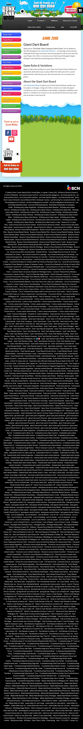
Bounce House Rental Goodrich (55, 234)
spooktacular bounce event (50, 584)
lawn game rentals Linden (39, 510)
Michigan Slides (39, 524)
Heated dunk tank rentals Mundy (56, 470)
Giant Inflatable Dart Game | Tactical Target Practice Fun (42, 413)
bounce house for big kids (23, 227)
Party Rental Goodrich (20, 572)
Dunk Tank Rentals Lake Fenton (52, 339)
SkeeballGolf (31, 581)
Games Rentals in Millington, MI (52, 410)
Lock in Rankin (48, 522)
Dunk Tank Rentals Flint (38, 334)
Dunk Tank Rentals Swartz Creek (35, 346)
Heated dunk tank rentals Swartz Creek (33, 472)
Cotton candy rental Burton (44, 299)
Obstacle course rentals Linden (47, 557)
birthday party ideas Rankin (24, 222)
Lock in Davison (65, 514)
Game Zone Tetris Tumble (30, 410)
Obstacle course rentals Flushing (52, 549)
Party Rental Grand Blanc (39, 572)
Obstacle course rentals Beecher (35, 544)
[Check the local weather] (72, 7)
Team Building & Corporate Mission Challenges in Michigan (34, 616)
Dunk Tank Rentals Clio (31, 331)
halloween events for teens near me (22, 453)
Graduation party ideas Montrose (49, 443)
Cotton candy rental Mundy (26, 311)
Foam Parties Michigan (48, 383)
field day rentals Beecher (43, 368)
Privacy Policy (33, 579)
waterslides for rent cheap (34, 703)
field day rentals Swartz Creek (40, 381)
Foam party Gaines (21, 391)
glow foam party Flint (19, 420)
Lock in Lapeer (52, 519)
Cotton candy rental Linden (30, 309)
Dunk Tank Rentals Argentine (42, 329)
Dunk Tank (7, 35)
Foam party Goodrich (53, 391)
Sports (63, 584)
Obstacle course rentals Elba (54, 547)
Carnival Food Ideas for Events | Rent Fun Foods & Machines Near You (35, 262)
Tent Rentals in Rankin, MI (38, 634)
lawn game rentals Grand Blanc (49, 507)
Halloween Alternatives (19, 450)
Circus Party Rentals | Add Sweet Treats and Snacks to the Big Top (43, 287)
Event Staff (8, 83)
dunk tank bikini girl (67, 316)
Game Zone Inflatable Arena (43, 405)
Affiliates (54, 20)
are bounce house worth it (28, 195)
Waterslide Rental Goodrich (27, 688)
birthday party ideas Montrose (23, 220)
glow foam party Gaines (56, 420)
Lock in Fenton (16, 517)
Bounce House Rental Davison (51, 229)
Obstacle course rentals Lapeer (23, 557)
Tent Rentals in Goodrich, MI (32, 629)
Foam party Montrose (66, 393)
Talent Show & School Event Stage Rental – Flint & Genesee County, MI (45, 614)
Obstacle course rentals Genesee (27, 552)
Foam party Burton (63, 386)
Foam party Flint (61, 388)
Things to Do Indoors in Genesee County (25, 639)
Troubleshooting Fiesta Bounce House (26, 661)
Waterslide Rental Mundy (30, 693)
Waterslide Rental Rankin (50, 693)
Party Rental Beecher (43, 564)
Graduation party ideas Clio (23, 433)
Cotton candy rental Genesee (62, 304)
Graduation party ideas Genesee (48, 438)
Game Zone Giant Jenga (23, 405)
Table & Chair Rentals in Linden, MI (21, 609)
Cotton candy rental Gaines (40, 304)
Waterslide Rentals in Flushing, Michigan (55, 698)
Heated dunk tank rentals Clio (22, 458)
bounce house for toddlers (63, 227)
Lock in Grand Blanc (22, 519)
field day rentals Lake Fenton (45, 376)
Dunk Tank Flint (53, 321)
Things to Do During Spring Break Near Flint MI (32, 636)
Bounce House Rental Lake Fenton (32, 237)
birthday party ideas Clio (20, 210)
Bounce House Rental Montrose (27, 239)
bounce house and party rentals (48, 225)
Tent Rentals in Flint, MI (44, 626)
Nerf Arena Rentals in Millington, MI (26, 539)
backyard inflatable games (38, 205)
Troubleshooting (47, 639)
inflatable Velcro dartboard (43, 497)
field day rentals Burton (62, 368)
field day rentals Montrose (30, 378)
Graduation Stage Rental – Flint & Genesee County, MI (35, 448)
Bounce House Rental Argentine (27, 229)
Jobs (62, 27)
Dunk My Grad (53, 316)
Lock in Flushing (39, 517)
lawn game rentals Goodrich (27, 507)
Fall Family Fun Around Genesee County (53, 363)
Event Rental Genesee (65, 356)
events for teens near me (19, 361)
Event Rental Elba (60, 353)
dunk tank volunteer (55, 346)
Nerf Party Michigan (66, 539)
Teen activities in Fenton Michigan (25, 619)
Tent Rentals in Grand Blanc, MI (55, 629)
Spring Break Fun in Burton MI (27, 591)
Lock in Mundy (36, 522)
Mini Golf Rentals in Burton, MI (25, 529)
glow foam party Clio (19, 418)
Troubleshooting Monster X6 (54, 668)
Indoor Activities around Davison (60, 482)
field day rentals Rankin (19, 381)
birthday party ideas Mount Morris (48, 220)
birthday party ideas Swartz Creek (47, 222)
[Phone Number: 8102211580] (44, 6)
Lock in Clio (54, 514)
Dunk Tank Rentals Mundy (20, 343)
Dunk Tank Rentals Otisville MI (62, 343)
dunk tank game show (61, 324)
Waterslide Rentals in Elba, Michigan (42, 695)
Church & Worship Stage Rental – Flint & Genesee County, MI (48, 274)
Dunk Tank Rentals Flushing (59, 334)
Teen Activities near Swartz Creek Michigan (58, 621)
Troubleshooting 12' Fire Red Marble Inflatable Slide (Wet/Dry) (33, 641)
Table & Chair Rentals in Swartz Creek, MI (39, 611)
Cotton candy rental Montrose (52, 309)
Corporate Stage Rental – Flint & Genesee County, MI (39, 296)
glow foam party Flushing (37, 420)
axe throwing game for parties (37, 202)
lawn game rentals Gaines (59, 505)
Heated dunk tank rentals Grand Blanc (36, 465)
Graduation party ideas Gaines (24, 438)
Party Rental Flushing (45, 569)
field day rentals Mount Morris (52, 378)
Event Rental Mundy (64, 351)
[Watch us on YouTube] (11, 139)
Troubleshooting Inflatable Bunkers (27, 666)
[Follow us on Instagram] (14, 133)
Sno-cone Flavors (10, 111)
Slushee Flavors (9, 106)
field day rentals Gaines (37, 373)
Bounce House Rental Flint (40, 232)
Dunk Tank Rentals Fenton (19, 334)
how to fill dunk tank (22, 482)
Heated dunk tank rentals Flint (46, 460)
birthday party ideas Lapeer (49, 217)
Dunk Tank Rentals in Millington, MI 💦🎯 (24, 339)
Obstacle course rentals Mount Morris (27, 559)
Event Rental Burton (51, 348)
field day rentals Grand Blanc (23, 376)
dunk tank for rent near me (25, 324)
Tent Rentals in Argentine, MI (34, 624)
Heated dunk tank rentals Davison (46, 458)
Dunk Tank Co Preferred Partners (58, 319)
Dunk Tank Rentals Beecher (64, 329)
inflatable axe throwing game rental (27, 490)
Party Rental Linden (20, 574)
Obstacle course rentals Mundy (54, 559)
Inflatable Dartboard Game (21, 492)
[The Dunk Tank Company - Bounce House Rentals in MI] (13, 11)
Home (30, 20)
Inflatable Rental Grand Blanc (24, 495)
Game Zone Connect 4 (22, 403)
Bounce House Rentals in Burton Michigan (27, 247)
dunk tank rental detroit (22, 329)
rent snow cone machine (49, 579)
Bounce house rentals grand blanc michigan (34, 244)
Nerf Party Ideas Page (49, 539)
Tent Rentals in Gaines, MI (63, 626)
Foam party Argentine (31, 386)
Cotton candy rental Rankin (47, 311)
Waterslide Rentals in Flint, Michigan (25, 698)
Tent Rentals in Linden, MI (48, 631)
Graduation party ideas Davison (46, 433)
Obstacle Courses (10, 57)
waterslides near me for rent (37, 705)
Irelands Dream (68, 497)
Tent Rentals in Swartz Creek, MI (61, 634)
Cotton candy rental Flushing (18, 304)
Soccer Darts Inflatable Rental (28, 584)
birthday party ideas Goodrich (45, 215)
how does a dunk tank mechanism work (42, 475)
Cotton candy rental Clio (64, 299)
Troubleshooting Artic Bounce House (46, 648)
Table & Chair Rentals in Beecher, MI (31, 596)
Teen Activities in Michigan (49, 619)
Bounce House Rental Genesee (31, 234)
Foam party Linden (50, 393)
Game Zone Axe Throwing (37, 401)
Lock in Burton (43, 514)
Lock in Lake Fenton (38, 519)
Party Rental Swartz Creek (35, 577)
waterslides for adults (49, 700)
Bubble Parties (41, 252)
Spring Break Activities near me (18, 589)
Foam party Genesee (37, 391)
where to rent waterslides (42, 715)
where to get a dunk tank (32, 713)
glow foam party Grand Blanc (47, 423)
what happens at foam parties (29, 710)
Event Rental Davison (45, 353)
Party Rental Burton (60, 564)
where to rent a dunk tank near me (55, 713)
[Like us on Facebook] (8, 133)
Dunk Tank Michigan (66, 326)
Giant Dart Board (48, 51)
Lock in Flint (27, 517)
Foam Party (8, 40)
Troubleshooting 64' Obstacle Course (52, 646)
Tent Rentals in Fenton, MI (25, 626)
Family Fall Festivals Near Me (24, 366)
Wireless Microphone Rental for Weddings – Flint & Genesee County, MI (43, 718)
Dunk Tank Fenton (39, 321)
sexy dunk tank (19, 581)
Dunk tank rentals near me (40, 343)
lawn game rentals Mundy (30, 512)
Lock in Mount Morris (21, 522)
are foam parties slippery (48, 197)
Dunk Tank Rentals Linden (23, 341)
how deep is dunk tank (18, 475)
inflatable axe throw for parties (25, 487)
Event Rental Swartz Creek (26, 353)
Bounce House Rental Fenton (18, 232)
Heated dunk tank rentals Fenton (22, 460)
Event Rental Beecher (35, 348)
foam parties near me (66, 383)
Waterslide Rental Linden (39, 691)
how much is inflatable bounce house (52, 480)
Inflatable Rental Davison (60, 492)
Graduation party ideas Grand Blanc (25, 440)
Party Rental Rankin (17, 577)
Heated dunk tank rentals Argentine (20, 455)
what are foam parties (60, 708)
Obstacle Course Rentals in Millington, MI (38, 554)
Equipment (7, 73)
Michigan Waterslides (54, 524)
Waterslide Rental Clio (20, 686)
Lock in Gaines (51, 517)
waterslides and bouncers (31, 700)
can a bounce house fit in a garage (34, 254)
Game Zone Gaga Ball (57, 403)
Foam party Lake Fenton (18, 393)
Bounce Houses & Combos (10, 51)
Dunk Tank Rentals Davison (51, 331)
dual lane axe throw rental (37, 316)
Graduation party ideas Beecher (48, 430)
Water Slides (8, 45)
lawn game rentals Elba (56, 502)
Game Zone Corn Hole (39, 403)
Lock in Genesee (64, 517)
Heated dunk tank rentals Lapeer (22, 467)
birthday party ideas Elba (62, 210)
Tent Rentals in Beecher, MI (56, 624)
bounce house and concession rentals (22, 225)
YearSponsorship (16, 720)
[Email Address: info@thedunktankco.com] (41, 10)
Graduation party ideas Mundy (26, 445)
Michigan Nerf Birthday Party (21, 524)
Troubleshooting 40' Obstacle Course (23, 646)
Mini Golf (7, 94)
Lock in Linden (64, 519)
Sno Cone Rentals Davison (46, 581)
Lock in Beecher (31, 514)
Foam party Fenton (47, 388)
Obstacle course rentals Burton (59, 544)
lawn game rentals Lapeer (19, 510)
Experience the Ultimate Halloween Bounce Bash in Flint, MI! (51, 361)
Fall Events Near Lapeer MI (28, 363)
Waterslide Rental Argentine (32, 683)
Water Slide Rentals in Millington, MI (55, 681)
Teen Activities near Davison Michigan (26, 621)
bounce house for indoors (43, 227)
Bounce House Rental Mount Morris (53, 239)
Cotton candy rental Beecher (22, 299)
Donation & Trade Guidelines (38, 314)
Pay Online (23, 579)
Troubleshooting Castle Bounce (24, 653)
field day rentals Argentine (23, 368)
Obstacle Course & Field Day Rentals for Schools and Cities (49, 542)
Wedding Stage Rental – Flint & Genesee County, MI (32, 708)
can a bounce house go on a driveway (61, 254)
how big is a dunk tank (57, 472)
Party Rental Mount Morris (56, 574)
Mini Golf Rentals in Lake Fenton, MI (26, 534)
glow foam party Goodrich (25, 423)
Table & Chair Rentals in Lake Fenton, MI (37, 606)
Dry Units (7, 62)
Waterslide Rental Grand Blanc (49, 688)
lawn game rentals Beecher (54, 500)
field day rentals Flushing (18, 373)
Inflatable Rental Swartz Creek (48, 495)
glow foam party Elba (56, 418)
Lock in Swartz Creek (62, 522)
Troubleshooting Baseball (22, 651)
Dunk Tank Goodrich (16, 326)
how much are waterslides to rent (22, 477)
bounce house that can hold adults (22, 252)
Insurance (58, 497)
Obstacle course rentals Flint (28, 549)
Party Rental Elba (63, 567)
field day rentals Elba (40, 371)
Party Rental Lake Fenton (59, 572)
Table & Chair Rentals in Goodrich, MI (49, 604)
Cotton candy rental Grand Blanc (34, 306)
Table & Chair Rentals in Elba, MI (62, 599)
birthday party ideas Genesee (22, 215)
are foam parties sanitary (29, 197)
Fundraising (50, 27)
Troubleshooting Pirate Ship (43, 671)
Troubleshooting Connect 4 (47, 653)
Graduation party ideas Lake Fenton (52, 440)
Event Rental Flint (17, 356)
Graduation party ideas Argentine (23, 430)
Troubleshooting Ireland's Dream (53, 666)
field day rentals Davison (22, 371)
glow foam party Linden (39, 425)
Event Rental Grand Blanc (27, 358)
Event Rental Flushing (32, 356)
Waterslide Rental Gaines (59, 686)
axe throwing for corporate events (63, 200)
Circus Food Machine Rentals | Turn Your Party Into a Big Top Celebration (36, 282)
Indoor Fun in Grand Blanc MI (44, 485)
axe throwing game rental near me (62, 202)
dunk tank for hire (66, 321)
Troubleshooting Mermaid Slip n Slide (28, 668)
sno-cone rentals (63, 581)
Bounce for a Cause (70, 20)
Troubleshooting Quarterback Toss (25, 673)
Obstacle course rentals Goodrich (53, 552)
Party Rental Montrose (36, 574)
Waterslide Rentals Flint (19, 695)
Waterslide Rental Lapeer (19, 691)
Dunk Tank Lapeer (50, 326)
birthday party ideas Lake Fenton (25, 217)
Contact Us (73, 720)
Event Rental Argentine (17, 348)
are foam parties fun (68, 195)
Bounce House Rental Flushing (62, 232)
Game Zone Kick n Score (64, 405)
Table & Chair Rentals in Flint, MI (41, 601)
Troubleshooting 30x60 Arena (38, 643)
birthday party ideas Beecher (48, 207)
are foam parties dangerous (49, 195)
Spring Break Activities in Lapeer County (39, 586)
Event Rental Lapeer (27, 351)
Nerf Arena (7, 89)
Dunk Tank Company (24, 321)
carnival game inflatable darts (33, 267)
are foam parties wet (66, 197)
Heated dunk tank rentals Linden (47, 467)
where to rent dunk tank (23, 715)
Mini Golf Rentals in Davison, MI (50, 529)
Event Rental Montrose (61, 358)
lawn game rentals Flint (19, 505)
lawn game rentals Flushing (39, 505)
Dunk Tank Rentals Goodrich (48, 336)
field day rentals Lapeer (65, 376)
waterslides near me (18, 705)
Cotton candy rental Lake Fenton (60, 306)
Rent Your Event (64, 579)
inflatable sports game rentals (21, 497)
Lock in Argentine (17, 514)
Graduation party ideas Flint (46, 435)
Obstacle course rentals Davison (31, 547)
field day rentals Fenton (57, 371)
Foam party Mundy (27, 396)
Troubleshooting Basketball (44, 651)
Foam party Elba (33, 388)
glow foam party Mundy (31, 428)
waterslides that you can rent (59, 705)
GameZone (69, 410)
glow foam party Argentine (35, 415)
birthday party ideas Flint (29, 212)
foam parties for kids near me (28, 383)
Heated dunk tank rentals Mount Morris (28, 470)
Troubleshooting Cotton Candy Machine (26, 656)
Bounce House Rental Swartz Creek (52, 242)
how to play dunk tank (39, 482)
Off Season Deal (50, 562)
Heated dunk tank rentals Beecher (47, 455)
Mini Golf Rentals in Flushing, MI (47, 532)
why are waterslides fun (61, 715)
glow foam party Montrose (59, 425)
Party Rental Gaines (61, 569)
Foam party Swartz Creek (59, 398)
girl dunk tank (19, 415)
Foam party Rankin (42, 396)
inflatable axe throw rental (48, 487)
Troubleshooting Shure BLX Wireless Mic (41, 676)
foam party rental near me (59, 396)
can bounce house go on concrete (35, 257)
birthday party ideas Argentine (25, 207)
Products (41, 20)
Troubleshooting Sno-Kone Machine (26, 678)
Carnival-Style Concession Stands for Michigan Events (32, 272)
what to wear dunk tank (64, 710)
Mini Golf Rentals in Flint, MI (23, 532)
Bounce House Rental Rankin (27, 242)
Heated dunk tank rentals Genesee (50, 463)
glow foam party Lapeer (20, 425)
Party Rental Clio (16, 567)
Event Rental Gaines (49, 356)
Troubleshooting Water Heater (28, 681)
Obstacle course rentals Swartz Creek (29, 562)
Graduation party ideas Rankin (50, 445)
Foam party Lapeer (35, 393)
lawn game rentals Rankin (50, 512)
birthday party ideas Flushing (50, 212)
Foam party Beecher (47, 386)
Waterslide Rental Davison (39, 686)
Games (6, 78)
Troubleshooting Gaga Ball (29, 663)
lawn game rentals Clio (18, 502)
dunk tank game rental (44, 324)
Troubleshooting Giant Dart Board (53, 663)
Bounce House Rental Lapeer (56, 237)
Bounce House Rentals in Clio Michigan (58, 247)
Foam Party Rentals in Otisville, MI (36, 398)
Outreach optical (63, 562)
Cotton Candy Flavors (9, 100)
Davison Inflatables (19, 314)
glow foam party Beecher (56, 415)
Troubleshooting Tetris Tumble (52, 678)
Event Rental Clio (66, 348)
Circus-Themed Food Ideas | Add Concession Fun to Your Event (41, 291)
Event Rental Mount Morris (46, 351)
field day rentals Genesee (56, 373)
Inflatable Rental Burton (41, 492)
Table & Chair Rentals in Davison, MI (35, 599)
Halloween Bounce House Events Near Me (45, 450)
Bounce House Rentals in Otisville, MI (43, 249)
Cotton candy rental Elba (31, 301)
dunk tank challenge (20, 319)
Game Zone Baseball (56, 401)
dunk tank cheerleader (36, 319)
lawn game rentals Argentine (32, 500)
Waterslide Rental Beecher (53, 683)
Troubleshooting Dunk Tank (38, 658)
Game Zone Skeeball (32, 408)
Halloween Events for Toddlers (47, 453)
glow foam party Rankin (49, 428)
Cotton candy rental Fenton (52, 301)
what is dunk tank (47, 710)
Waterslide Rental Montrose (59, 691)
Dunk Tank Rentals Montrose (44, 341)
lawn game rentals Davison (37, 502)
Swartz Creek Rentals (54, 594)
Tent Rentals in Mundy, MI (17, 634)
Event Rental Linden (45, 358)
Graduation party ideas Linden (25, 443)
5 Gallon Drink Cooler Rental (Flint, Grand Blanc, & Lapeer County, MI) (31, 192)
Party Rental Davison (31, 567)
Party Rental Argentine (26, 564)
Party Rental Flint (16, 569)
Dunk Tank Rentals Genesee (26, 336)
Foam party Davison (18, 388)
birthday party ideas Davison (40, 210)
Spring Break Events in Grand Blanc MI (45, 589)
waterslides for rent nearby (55, 703)
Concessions (8, 68)
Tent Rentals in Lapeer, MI (28, 631)
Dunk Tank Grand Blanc (34, 326)
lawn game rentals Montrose (59, 510)
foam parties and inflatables (63, 381)
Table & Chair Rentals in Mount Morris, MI (51, 609)
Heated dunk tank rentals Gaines (25, 463)
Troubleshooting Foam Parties (53, 661)
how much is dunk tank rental (27, 480)
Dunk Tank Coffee (34, 27)
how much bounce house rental (46, 477)
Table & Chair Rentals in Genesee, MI (20, 604)
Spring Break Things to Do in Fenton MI (54, 591)
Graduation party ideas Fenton (24, 435)
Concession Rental (55, 294)
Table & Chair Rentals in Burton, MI (59, 596)
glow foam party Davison (38, 418)
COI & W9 (73, 27)
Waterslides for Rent (16, 703)
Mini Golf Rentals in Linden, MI (51, 534)
